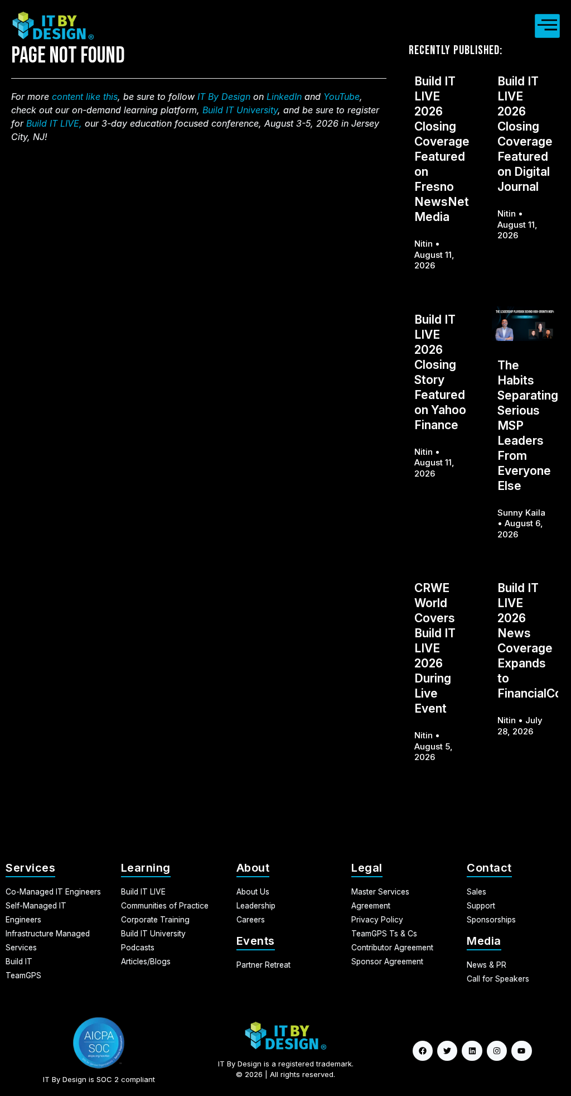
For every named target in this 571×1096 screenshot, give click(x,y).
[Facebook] (423, 1051)
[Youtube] (521, 1051)
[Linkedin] (472, 1051)
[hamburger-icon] (547, 26)
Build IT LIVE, (54, 123)
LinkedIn (284, 96)
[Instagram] (497, 1051)
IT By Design (223, 96)
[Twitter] (447, 1051)
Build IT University (240, 110)
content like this (85, 96)
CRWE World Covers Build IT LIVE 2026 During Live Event (435, 648)
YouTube (341, 96)
